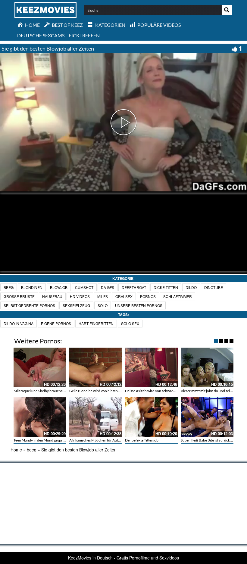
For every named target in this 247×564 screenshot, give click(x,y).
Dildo (191, 287)
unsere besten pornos (138, 305)
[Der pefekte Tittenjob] (151, 417)
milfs (102, 296)
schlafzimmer (177, 296)
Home (16, 450)
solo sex (130, 323)
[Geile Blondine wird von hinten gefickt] (95, 367)
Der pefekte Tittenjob (141, 440)
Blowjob (58, 287)
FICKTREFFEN (84, 35)
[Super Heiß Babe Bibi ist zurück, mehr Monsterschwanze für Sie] (207, 417)
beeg (9, 287)
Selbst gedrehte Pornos (29, 305)
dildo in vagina (18, 323)
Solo (103, 305)
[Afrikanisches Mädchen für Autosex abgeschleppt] (95, 417)
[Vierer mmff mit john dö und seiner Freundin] (207, 367)
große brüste (19, 296)
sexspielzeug (76, 305)
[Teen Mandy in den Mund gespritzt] (40, 417)
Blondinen (31, 287)
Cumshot (84, 287)
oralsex (124, 296)
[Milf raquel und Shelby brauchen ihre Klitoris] (40, 367)
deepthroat (134, 287)
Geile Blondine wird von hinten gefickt (99, 391)
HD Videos (80, 296)
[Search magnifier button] (227, 10)
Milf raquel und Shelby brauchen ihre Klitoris (49, 391)
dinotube (213, 287)
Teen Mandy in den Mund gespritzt (41, 440)
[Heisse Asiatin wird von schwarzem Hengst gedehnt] (151, 367)
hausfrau (52, 296)
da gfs (107, 287)
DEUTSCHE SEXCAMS (40, 35)
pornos (148, 296)
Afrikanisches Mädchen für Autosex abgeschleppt (108, 440)
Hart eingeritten (96, 323)
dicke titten (166, 287)
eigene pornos (56, 323)
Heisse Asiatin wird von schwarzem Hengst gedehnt (165, 391)
